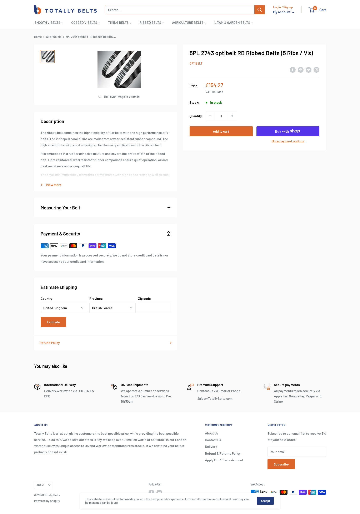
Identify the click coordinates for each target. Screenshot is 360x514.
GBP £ (40, 485)
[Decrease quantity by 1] (210, 115)
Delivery (211, 446)
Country (46, 298)
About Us (211, 433)
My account (282, 12)
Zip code (144, 298)
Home (38, 37)
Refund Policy (50, 343)
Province (96, 298)
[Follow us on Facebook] (151, 492)
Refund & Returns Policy (223, 453)
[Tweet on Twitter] (308, 69)
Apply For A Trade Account (224, 460)
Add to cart (221, 131)
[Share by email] (316, 69)
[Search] (259, 9)
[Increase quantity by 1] (232, 115)
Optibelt (196, 63)
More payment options (287, 141)
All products (53, 37)
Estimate (53, 322)
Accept (265, 501)
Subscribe (281, 464)
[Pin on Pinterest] (301, 69)
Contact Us (213, 440)
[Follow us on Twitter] (159, 492)
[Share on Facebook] (293, 69)
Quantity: (196, 116)
